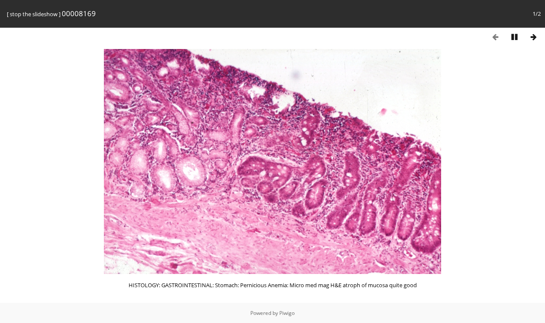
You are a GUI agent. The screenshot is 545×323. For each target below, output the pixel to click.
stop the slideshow (33, 14)
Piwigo (287, 313)
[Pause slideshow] (514, 37)
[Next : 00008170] (533, 37)
